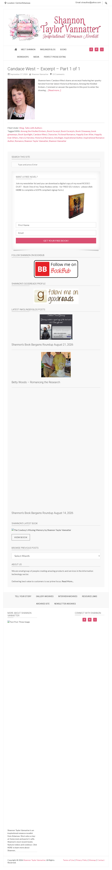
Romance (19, 141)
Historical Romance (44, 137)
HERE (10, 847)
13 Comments (58, 74)
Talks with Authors (33, 127)
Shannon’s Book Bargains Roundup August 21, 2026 (42, 344)
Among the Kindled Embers (33, 131)
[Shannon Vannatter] (56, 40)
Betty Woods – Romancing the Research (36, 382)
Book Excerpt (53, 131)
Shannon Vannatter (57, 141)
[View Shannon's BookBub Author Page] (56, 269)
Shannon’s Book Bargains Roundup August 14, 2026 (42, 513)
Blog (21, 127)
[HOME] (16, 50)
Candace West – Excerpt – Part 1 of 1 (44, 68)
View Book (20, 537)
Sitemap (92, 860)
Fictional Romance (66, 134)
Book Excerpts (68, 131)
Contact (100, 860)
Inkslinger (58, 137)
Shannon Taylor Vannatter (36, 141)
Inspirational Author (73, 137)
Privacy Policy (81, 860)
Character (52, 134)
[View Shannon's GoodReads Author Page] (56, 296)
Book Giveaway (83, 131)
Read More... (67, 581)
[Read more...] (54, 90)
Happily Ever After (84, 134)
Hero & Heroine (26, 137)
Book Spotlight (25, 134)
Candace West (40, 134)
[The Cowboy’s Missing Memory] (41, 530)
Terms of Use (68, 860)
